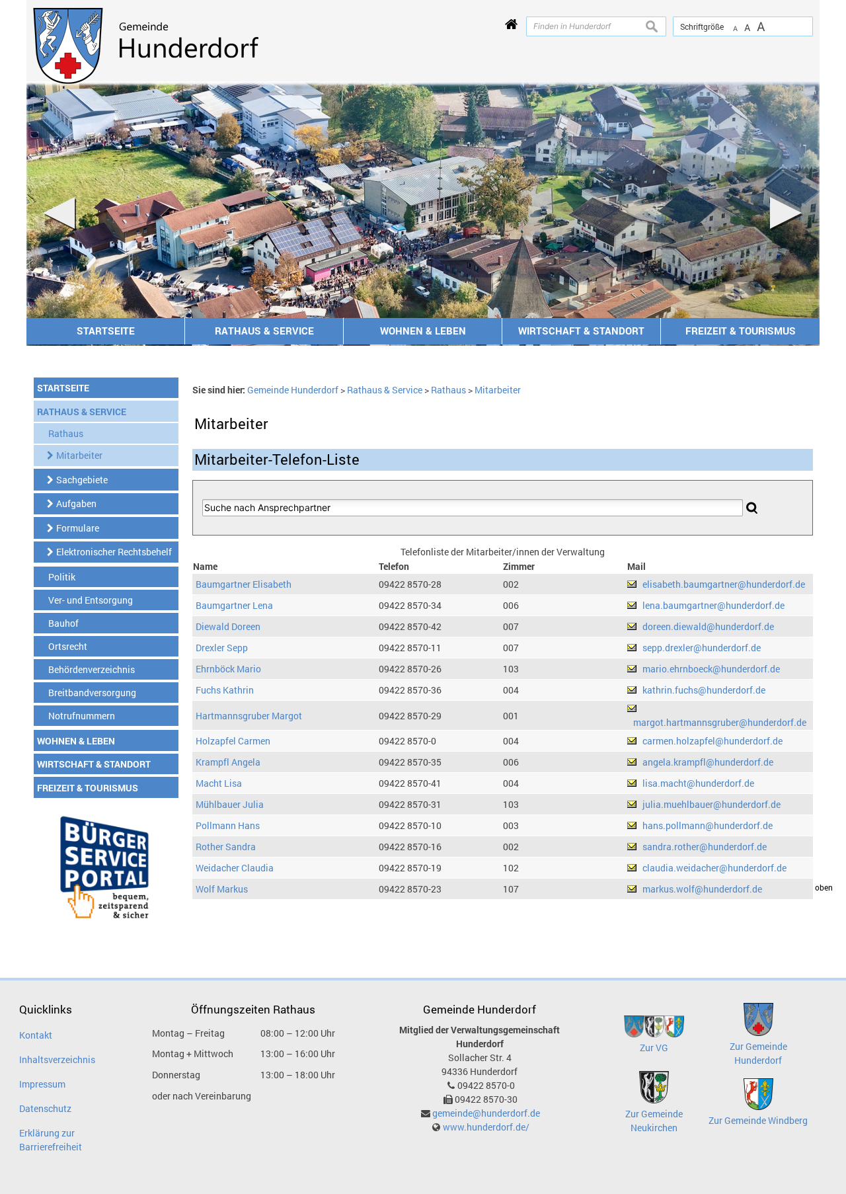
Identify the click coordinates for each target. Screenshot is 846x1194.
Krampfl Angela (228, 762)
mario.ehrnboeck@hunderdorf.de (711, 668)
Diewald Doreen (228, 626)
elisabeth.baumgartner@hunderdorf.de (723, 584)
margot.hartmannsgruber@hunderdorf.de (719, 722)
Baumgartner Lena (234, 605)
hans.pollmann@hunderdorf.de (707, 825)
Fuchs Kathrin (225, 690)
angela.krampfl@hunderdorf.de (707, 762)
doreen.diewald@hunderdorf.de (708, 626)
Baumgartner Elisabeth (243, 584)
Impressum (42, 1084)
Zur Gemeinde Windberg (758, 1120)
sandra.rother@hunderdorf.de (704, 846)
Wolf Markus (222, 889)
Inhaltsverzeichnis (57, 1059)
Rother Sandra (226, 846)
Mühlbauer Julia (230, 804)
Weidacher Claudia (235, 867)
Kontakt (35, 1035)
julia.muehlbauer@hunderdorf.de (711, 804)
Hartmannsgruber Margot (249, 715)
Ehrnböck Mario (228, 668)
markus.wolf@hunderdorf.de (702, 889)
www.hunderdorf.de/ (486, 1127)
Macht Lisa (219, 783)
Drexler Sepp (222, 647)
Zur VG (654, 1047)
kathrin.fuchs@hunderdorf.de (703, 690)
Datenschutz (45, 1108)
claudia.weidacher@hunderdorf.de (714, 867)
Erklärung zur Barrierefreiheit (50, 1140)
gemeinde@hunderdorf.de (486, 1113)
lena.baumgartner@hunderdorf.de (713, 605)
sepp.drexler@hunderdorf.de (701, 647)
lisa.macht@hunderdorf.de (698, 783)
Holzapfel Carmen (233, 741)
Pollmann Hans (228, 825)
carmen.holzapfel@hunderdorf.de (712, 741)
